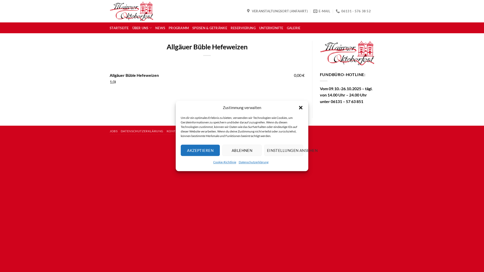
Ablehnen (242, 150)
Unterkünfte (271, 28)
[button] (300, 107)
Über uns (140, 28)
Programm (179, 28)
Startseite (119, 28)
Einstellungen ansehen (285, 150)
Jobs (113, 131)
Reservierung (243, 28)
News (160, 28)
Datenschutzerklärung (253, 162)
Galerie (293, 28)
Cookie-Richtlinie (224, 162)
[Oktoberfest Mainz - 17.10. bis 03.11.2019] (131, 11)
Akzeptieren (200, 150)
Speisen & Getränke (209, 28)
